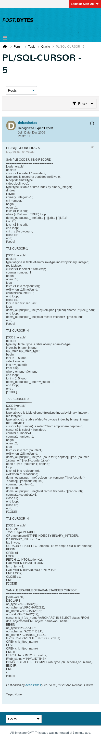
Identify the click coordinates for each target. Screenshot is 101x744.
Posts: (22, 136)
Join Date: (24, 132)
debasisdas (33, 685)
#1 (93, 147)
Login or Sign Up (82, 4)
